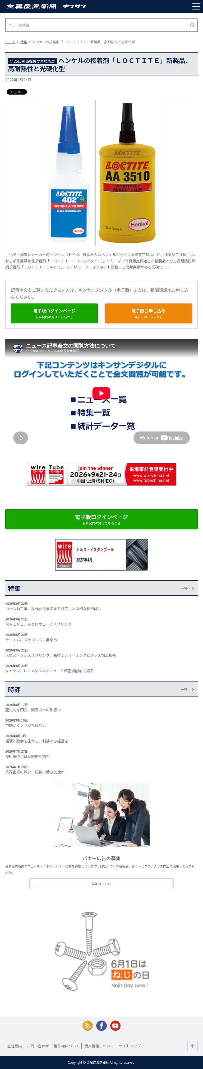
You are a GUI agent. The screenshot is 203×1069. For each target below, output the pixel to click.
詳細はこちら (101, 883)
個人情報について (99, 1045)
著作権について (67, 1045)
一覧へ (185, 588)
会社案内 (14, 1045)
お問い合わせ (38, 1045)
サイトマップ (130, 1045)
